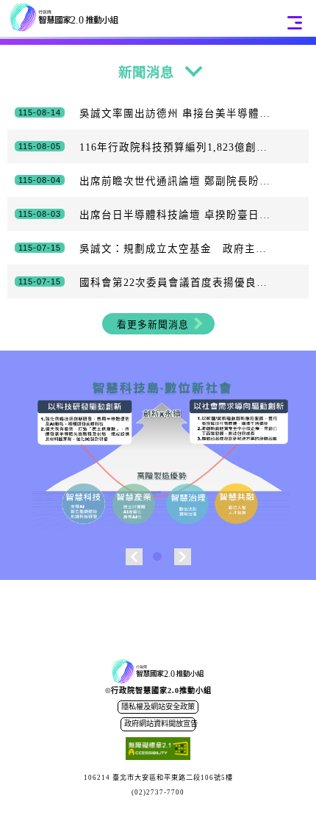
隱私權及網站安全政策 (158, 707)
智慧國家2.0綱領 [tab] (158, 557)
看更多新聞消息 (153, 325)
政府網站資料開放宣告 (159, 724)
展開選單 (294, 22)
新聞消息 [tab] (146, 72)
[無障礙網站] (158, 750)
